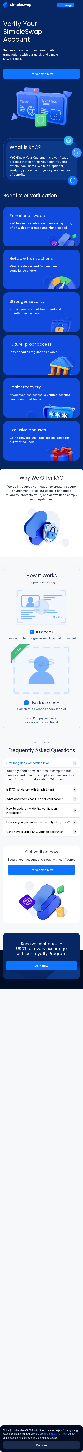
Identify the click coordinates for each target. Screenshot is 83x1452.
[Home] (17, 5)
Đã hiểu (41, 1445)
